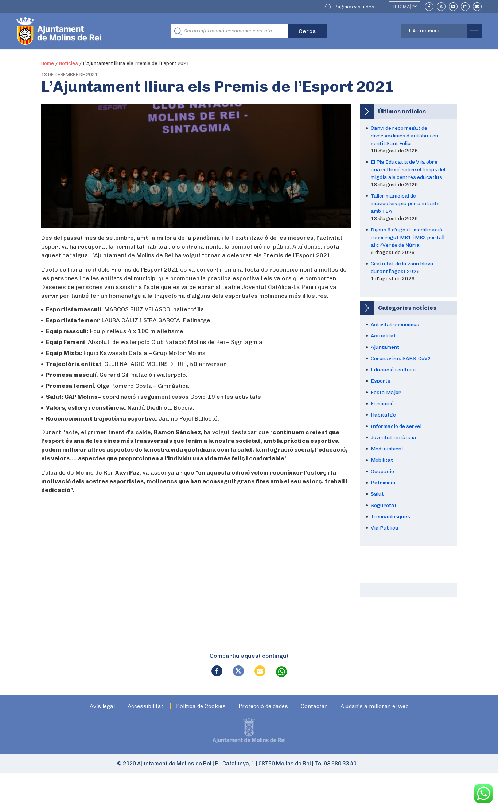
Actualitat (383, 336)
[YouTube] (453, 6)
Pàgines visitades (354, 6)
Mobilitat (382, 460)
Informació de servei (396, 426)
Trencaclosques (390, 517)
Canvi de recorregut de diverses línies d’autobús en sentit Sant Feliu (404, 136)
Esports (380, 381)
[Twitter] (441, 6)
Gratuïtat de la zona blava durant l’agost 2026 (402, 267)
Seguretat (384, 505)
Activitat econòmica (395, 324)
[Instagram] (465, 6)
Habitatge (383, 415)
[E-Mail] (477, 6)
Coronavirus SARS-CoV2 (401, 358)
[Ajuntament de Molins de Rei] (85, 31)
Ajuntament (385, 347)
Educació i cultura (393, 370)
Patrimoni (383, 483)
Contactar (314, 706)
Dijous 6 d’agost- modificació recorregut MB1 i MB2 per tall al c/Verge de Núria (407, 237)
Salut (377, 494)
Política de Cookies (201, 706)
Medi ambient (387, 449)
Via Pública (384, 528)
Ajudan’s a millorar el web (375, 706)
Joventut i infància (393, 437)
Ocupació (382, 471)
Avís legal (102, 706)
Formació (382, 404)
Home (47, 63)
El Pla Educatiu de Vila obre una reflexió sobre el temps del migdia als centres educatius (408, 169)
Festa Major (386, 392)
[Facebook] (429, 6)
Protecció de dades (263, 706)
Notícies (68, 63)
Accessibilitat (145, 706)
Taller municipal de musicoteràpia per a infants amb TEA (405, 203)
